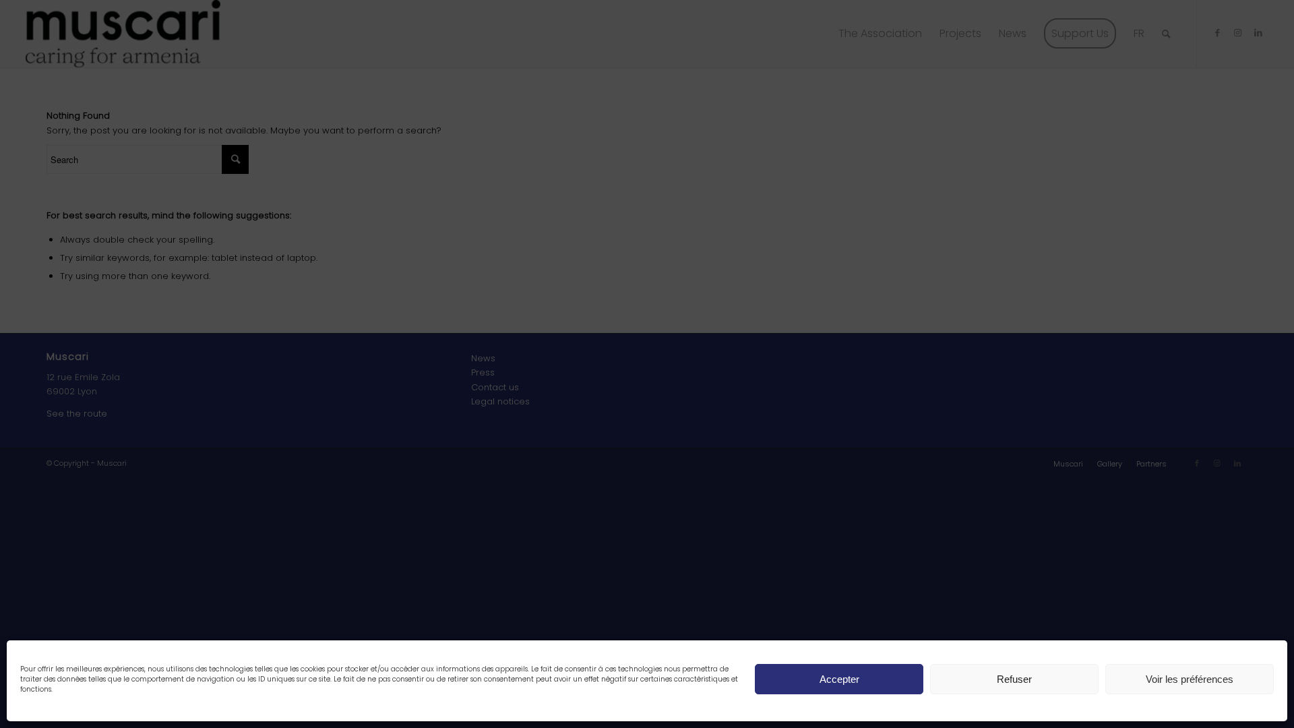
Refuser (1014, 679)
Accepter (839, 679)
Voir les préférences (1189, 679)
